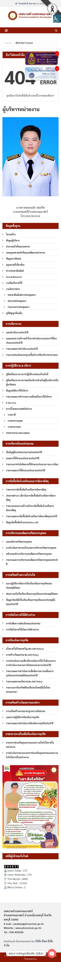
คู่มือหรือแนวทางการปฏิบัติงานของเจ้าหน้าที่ (27, 374)
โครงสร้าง (11, 234)
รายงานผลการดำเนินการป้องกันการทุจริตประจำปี (29, 723)
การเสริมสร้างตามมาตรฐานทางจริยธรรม (25, 711)
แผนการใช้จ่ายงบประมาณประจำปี (22, 458)
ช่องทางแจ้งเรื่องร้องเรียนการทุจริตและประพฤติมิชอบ (32, 593)
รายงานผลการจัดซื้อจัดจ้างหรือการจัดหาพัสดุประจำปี (31, 516)
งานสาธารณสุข (15, 420)
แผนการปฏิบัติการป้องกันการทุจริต (22, 717)
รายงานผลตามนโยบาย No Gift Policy (24, 681)
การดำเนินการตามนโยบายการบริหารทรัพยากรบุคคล (31, 547)
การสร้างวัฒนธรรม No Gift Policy (22, 654)
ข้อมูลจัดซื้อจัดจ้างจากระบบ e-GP (22, 522)
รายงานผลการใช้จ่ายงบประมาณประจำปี (25, 470)
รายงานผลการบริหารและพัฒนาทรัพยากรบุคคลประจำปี (32, 562)
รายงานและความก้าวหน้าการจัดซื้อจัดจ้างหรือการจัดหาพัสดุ (30, 508)
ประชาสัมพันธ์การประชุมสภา (22, 294)
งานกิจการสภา (13, 288)
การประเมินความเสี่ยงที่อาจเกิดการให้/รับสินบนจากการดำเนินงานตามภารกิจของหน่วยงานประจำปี (31, 663)
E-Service (11, 402)
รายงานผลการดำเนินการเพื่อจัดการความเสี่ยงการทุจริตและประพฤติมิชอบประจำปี (30, 673)
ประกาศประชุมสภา (17, 300)
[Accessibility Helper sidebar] (57, 19)
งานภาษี (12, 414)
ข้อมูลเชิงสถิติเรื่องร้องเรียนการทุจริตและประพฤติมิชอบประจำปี (30, 602)
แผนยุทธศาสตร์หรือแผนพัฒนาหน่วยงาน (25, 252)
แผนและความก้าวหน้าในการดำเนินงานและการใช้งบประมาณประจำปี (31, 340)
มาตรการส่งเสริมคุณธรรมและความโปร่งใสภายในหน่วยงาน (30, 744)
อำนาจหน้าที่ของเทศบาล (18, 246)
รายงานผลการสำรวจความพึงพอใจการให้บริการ (29, 396)
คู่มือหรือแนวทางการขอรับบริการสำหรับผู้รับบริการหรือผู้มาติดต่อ (32, 382)
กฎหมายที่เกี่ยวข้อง (15, 264)
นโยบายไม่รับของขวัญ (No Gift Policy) (25, 648)
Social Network (14, 276)
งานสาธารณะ (14, 426)
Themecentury (30, 958)
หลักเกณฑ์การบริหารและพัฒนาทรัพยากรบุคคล (29, 553)
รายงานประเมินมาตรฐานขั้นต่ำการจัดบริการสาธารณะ (32, 354)
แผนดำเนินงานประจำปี (17, 332)
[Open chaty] (51, 953)
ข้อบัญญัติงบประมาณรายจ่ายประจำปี (24, 452)
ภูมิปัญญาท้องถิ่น (14, 313)
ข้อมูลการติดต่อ (13, 258)
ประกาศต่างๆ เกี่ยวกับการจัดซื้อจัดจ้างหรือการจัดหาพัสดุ (31, 497)
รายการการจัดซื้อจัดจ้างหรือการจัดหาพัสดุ (26, 489)
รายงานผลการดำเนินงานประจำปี (22, 348)
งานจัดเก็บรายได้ (14, 282)
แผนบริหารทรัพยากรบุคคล (19, 541)
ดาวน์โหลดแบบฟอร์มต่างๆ (19, 408)
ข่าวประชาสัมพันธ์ (15, 270)
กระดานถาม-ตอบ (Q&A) (18, 432)
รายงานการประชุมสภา (18, 306)
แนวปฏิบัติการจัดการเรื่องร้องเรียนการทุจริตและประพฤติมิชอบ (29, 585)
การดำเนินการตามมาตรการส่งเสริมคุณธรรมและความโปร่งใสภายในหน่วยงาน (32, 755)
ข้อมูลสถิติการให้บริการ (17, 390)
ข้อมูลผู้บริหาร (13, 240)
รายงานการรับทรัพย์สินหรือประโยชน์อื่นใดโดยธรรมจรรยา (28, 689)
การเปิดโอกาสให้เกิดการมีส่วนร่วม (22, 629)
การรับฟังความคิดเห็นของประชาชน (23, 623)
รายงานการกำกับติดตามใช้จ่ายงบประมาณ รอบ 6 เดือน (32, 464)
